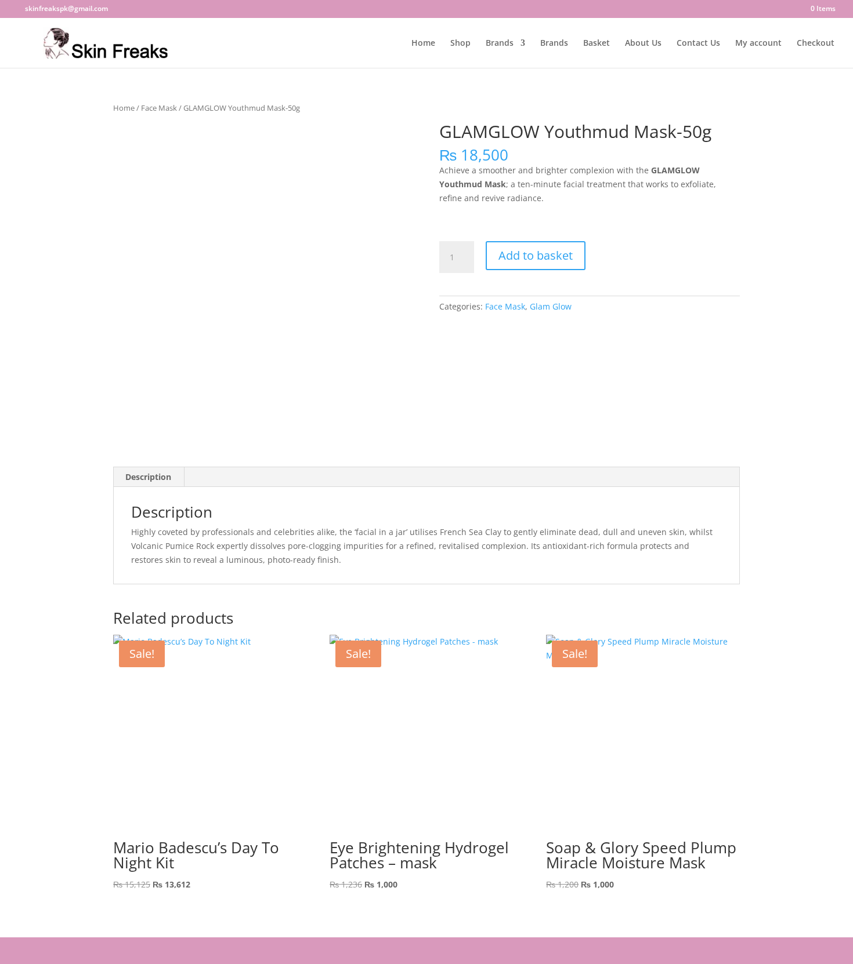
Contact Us (698, 43)
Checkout (815, 43)
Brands (500, 43)
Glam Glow (551, 306)
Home (423, 43)
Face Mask (159, 108)
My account (758, 43)
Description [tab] (148, 476)
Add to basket (535, 255)
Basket (596, 43)
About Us (643, 43)
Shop (460, 43)
